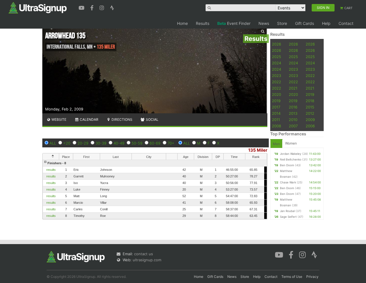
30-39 (101, 143)
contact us (143, 254)
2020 (276, 94)
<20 (66, 143)
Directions (121, 119)
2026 (276, 44)
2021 (293, 88)
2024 (276, 63)
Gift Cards (304, 23)
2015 (310, 107)
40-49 (119, 143)
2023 (293, 69)
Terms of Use (291, 276)
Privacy (312, 276)
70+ (171, 143)
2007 (293, 126)
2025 (276, 56)
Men (276, 144)
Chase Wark (288, 182)
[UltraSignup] (38, 7)
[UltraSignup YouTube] (82, 7)
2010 (293, 119)
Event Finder (233, 23)
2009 (310, 119)
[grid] (155, 189)
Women (291, 143)
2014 (276, 113)
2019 (310, 94)
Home (182, 23)
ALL (52, 143)
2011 (276, 119)
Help (326, 23)
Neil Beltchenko (290, 159)
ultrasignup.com (147, 260)
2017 (276, 107)
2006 (310, 126)
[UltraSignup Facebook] (92, 7)
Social (151, 119)
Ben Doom (287, 165)
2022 (310, 75)
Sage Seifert (288, 216)
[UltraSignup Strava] (112, 7)
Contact (346, 23)
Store (282, 23)
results (51, 169)
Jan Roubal (287, 211)
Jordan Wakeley (290, 153)
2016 (293, 107)
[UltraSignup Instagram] (102, 7)
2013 (293, 113)
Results (202, 23)
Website (58, 119)
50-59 (137, 143)
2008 (276, 126)
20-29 (82, 143)
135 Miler (257, 150)
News (263, 23)
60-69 (155, 143)
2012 (310, 113)
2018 (310, 100)
